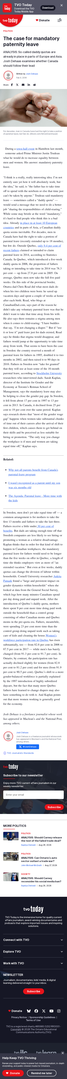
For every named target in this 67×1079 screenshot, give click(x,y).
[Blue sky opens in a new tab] (29, 1011)
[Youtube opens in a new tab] (51, 1011)
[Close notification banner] (63, 1053)
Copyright (16, 1029)
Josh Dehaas (32, 74)
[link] (12, 84)
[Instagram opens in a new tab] (58, 1011)
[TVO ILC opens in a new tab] (21, 1053)
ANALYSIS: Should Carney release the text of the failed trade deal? (41, 839)
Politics (8, 31)
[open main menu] (59, 20)
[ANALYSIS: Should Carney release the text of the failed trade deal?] (11, 836)
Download (48, 8)
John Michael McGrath (31, 865)
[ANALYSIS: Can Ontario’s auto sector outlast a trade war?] (11, 856)
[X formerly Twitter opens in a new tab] (43, 1011)
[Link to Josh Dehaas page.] (8, 76)
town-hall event (25, 148)
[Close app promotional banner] (61, 5)
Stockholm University (49, 373)
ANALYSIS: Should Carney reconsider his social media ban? (41, 880)
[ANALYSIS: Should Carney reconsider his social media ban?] (11, 877)
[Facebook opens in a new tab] (36, 1011)
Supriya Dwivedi (28, 845)
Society (25, 874)
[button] (33, 909)
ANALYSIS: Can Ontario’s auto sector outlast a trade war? (39, 859)
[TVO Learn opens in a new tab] (46, 1053)
